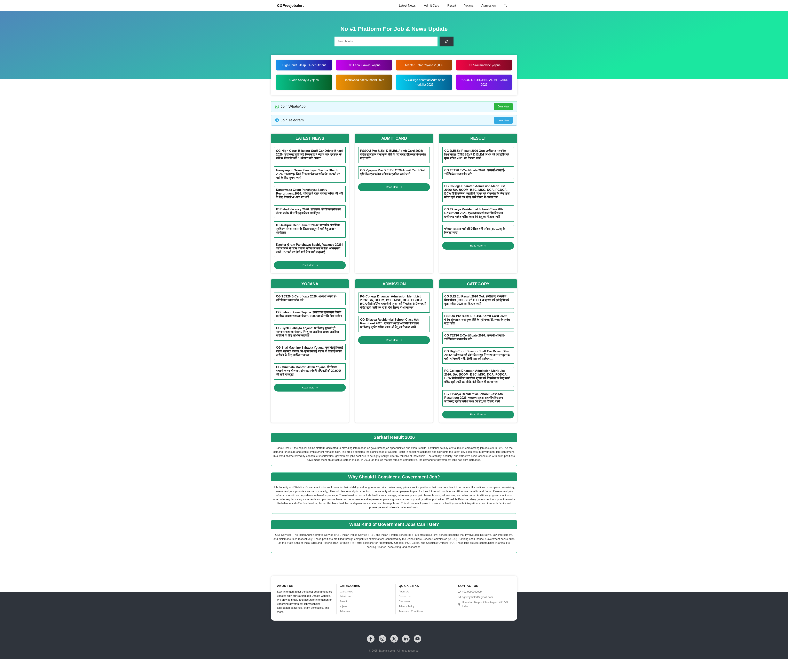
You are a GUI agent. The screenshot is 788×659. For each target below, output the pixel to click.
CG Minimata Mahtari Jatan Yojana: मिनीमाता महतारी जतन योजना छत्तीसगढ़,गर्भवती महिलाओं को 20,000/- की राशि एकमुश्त (309, 370)
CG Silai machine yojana (484, 65)
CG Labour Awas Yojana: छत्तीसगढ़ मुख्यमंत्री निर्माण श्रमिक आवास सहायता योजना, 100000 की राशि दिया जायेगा (309, 314)
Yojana (468, 5)
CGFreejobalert (290, 5)
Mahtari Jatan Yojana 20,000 (424, 65)
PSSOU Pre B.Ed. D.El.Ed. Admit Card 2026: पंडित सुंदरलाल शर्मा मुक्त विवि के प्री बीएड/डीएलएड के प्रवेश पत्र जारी (393, 154)
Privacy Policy (406, 606)
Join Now (503, 106)
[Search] (447, 41)
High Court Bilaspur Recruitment (304, 65)
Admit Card (431, 5)
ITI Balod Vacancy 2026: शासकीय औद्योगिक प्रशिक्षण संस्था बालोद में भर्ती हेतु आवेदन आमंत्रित (308, 211)
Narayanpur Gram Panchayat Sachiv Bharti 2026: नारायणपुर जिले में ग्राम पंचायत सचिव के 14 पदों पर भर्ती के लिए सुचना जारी (308, 173)
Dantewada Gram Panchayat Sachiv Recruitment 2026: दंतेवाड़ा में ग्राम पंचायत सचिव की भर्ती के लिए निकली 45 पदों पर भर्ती (309, 193)
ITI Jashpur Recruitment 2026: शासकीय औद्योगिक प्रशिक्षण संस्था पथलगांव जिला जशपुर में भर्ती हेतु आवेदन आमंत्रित (308, 228)
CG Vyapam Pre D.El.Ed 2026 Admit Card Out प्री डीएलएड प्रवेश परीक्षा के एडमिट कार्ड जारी (392, 172)
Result (451, 5)
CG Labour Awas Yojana (364, 65)
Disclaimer (405, 601)
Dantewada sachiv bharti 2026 (364, 80)
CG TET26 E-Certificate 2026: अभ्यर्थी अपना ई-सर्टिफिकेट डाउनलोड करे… (474, 172)
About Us (404, 591)
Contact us (405, 596)
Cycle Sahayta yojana (304, 80)
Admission (488, 5)
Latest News (407, 5)
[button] (505, 5)
